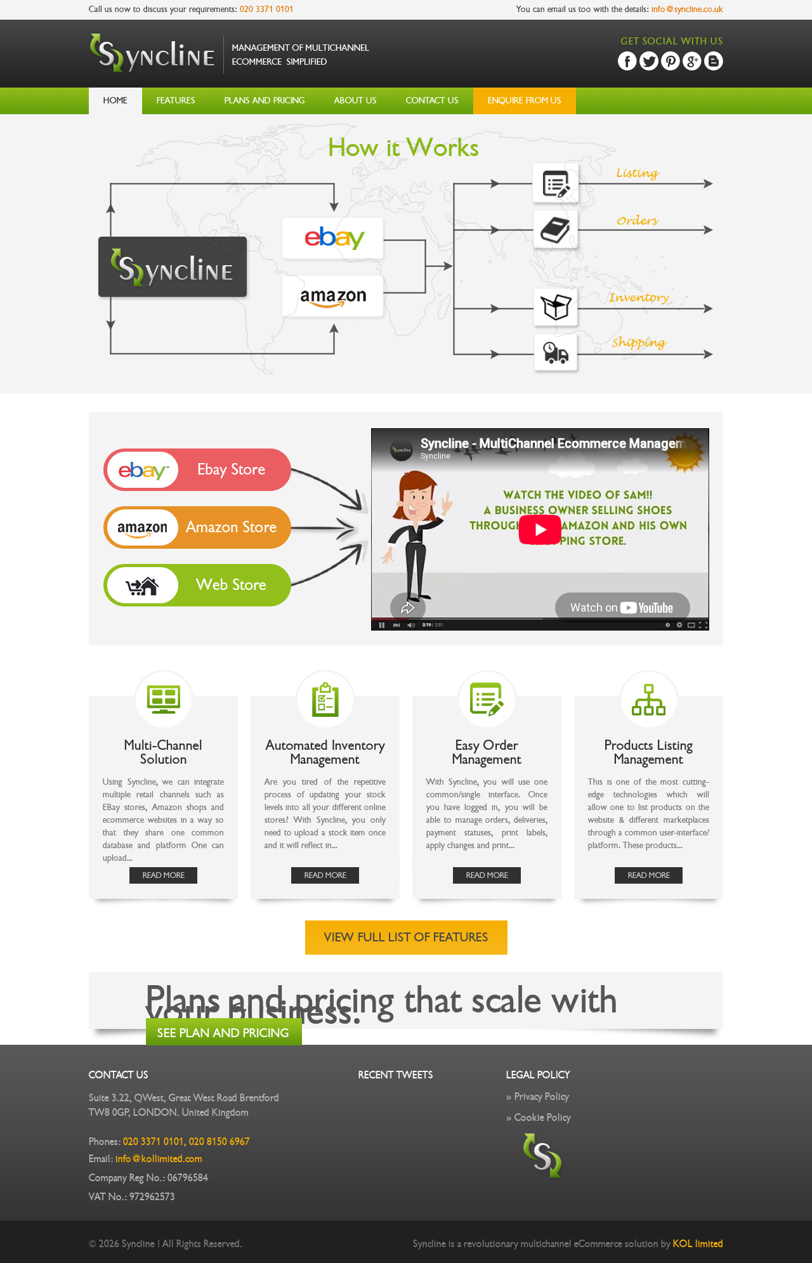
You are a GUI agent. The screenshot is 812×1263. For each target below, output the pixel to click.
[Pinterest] (670, 60)
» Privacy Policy (537, 1097)
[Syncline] (229, 74)
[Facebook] (627, 60)
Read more (164, 876)
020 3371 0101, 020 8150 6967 (185, 1142)
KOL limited (698, 1244)
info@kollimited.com (158, 1159)
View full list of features (406, 937)
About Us (355, 100)
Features (176, 100)
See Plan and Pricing (223, 1033)
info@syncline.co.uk (687, 9)
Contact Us (432, 100)
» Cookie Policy (538, 1118)
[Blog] (713, 60)
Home (115, 100)
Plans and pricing (265, 100)
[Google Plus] (692, 60)
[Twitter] (648, 60)
